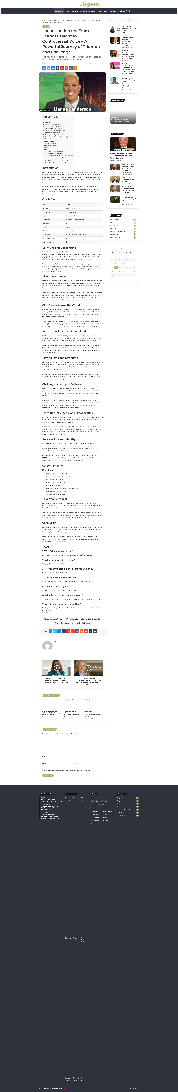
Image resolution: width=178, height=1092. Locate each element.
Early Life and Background (53, 124)
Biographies (59, 11)
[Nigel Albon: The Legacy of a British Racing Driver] (84, 1079)
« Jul (111, 279)
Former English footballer (91, 619)
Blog (67, 11)
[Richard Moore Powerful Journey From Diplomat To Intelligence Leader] (68, 1007)
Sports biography (95, 820)
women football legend (81, 623)
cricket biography (95, 811)
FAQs (46, 149)
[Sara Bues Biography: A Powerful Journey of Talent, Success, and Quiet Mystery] (115, 53)
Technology (103, 11)
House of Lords (95, 817)
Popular (112, 20)
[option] (123, 114)
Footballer (106, 814)
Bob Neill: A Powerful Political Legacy (128, 179)
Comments (132, 20)
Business (75, 11)
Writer (92, 823)
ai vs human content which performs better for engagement (123, 119)
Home (50, 11)
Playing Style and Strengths (52, 132)
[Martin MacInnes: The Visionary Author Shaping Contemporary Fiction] (51, 704)
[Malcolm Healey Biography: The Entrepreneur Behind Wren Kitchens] (115, 40)
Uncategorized (115, 237)
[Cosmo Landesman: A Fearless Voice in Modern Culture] (68, 1079)
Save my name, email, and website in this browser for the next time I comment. (67, 770)
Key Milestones (51, 143)
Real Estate (114, 234)
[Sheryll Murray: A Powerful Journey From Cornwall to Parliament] (115, 188)
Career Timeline (49, 141)
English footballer (107, 811)
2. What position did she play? (56, 153)
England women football (53, 619)
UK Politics (105, 820)
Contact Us (114, 11)
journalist (104, 817)
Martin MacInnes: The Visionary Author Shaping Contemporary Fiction (51, 713)
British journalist (95, 805)
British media (105, 805)
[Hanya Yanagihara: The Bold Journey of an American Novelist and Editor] (72, 704)
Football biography (96, 814)
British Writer (104, 808)
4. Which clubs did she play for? (56, 157)
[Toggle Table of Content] (71, 117)
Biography (105, 798)
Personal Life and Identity (53, 139)
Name (44, 756)
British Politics (95, 808)
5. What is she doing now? (55, 159)
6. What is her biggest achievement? (58, 161)
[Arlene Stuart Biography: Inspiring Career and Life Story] (115, 29)
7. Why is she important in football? (57, 163)
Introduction (48, 120)
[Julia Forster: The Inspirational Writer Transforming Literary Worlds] (94, 704)
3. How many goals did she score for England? (60, 155)
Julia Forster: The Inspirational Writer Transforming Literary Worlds (92, 713)
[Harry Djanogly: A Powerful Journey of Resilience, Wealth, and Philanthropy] (115, 167)
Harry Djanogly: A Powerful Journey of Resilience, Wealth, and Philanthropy (128, 168)
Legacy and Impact (51, 145)
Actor (92, 798)
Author (98, 798)
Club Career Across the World (53, 128)
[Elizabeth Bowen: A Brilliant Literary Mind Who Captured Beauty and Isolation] (76, 1079)
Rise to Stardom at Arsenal (53, 126)
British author (103, 801)
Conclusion (48, 147)
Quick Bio (47, 122)
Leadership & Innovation (88, 11)
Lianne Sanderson (48, 252)
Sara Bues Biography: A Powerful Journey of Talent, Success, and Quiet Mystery (128, 54)
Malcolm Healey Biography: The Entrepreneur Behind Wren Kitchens (127, 41)
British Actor (94, 801)
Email (44, 763)
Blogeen (48, 63)
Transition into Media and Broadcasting (56, 137)
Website (76, 763)
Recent (122, 20)
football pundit (72, 619)
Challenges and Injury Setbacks (54, 135)
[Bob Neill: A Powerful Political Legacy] (115, 179)
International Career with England (55, 130)
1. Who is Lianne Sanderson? (55, 151)
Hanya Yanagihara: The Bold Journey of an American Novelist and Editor (71, 713)
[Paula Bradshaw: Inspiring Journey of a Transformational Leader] (115, 199)
